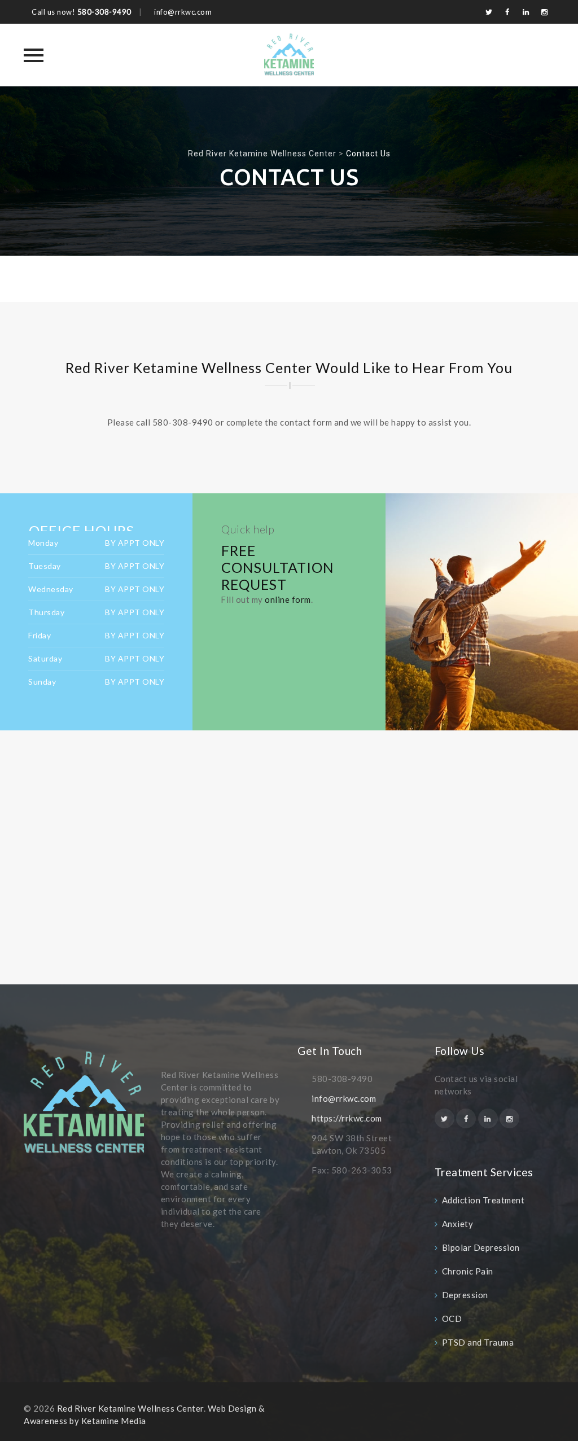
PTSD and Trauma (478, 1342)
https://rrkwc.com (347, 1118)
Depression (465, 1295)
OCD (452, 1318)
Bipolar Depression (481, 1247)
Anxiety (458, 1224)
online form (288, 599)
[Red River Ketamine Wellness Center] (289, 55)
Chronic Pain (467, 1271)
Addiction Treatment (483, 1200)
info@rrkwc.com (344, 1098)
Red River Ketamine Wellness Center (130, 1408)
